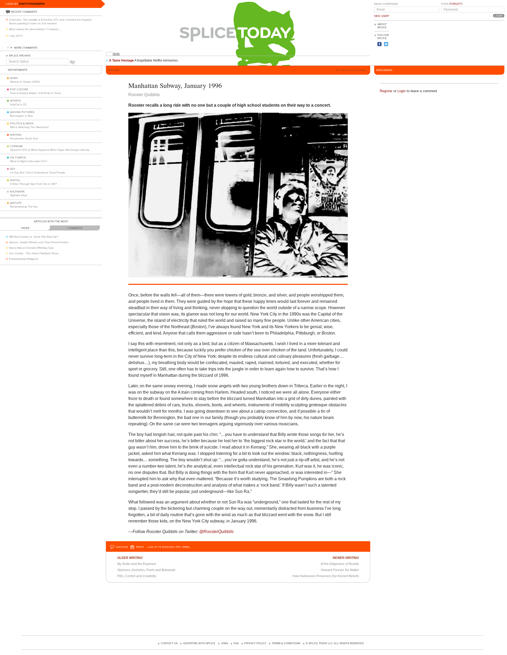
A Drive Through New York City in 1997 (33, 183)
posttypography (32, 3)
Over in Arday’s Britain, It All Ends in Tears (35, 93)
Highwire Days (18, 195)
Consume (16, 146)
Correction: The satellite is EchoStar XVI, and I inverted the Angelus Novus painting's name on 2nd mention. (50, 21)
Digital (15, 180)
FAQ (236, 643)
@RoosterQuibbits (216, 531)
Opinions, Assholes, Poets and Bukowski (146, 570)
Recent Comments (24, 11)
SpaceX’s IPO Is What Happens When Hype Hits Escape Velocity (50, 149)
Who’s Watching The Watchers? (29, 127)
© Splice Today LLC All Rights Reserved (335, 643)
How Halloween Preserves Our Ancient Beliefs (326, 576)
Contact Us (169, 643)
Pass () (452, 4)
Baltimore (17, 191)
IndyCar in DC (18, 104)
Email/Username (386, 4)
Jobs (224, 643)
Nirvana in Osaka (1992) (25, 81)
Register (386, 91)
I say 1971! (16, 35)
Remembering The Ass (23, 206)
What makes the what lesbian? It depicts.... (35, 29)
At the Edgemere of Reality (340, 564)
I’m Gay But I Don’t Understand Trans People (37, 172)
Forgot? (456, 4)
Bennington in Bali (21, 115)
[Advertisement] (480, 42)
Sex (12, 169)
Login (401, 91)
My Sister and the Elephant (136, 564)
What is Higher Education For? (28, 161)
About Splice (382, 26)
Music (14, 78)
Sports (15, 100)
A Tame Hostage (121, 60)
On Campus (18, 157)
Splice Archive (20, 55)
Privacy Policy (255, 643)
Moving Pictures (22, 112)
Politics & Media (22, 123)
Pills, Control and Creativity (136, 576)
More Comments (25, 47)
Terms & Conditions (286, 643)
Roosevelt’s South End (24, 138)
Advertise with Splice (199, 643)
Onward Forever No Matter (340, 570)
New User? (381, 16)
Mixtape (16, 203)
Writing (15, 134)
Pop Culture (19, 89)
